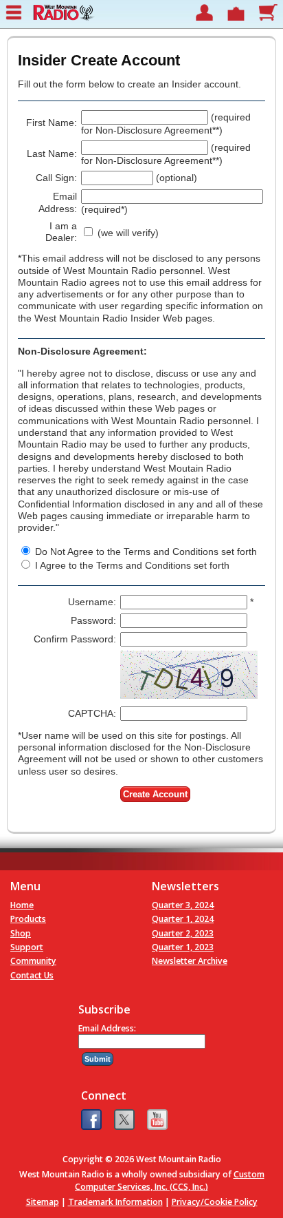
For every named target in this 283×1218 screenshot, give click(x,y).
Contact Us (32, 975)
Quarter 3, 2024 (183, 905)
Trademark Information (115, 1202)
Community (33, 961)
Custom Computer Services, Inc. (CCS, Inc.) (169, 1180)
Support (26, 947)
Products (28, 919)
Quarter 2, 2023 (183, 933)
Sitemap (42, 1202)
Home (22, 905)
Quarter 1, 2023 (183, 947)
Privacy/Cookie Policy (215, 1202)
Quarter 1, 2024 (183, 919)
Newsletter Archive (189, 961)
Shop (20, 933)
